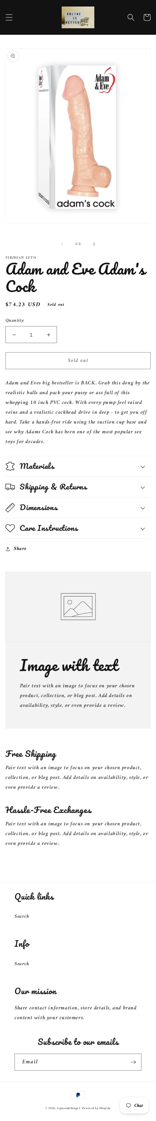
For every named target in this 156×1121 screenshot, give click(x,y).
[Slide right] (94, 244)
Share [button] (20, 548)
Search (22, 916)
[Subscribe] (133, 1062)
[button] (9, 17)
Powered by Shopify (96, 1108)
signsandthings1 (69, 1108)
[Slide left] (62, 244)
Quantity (14, 320)
